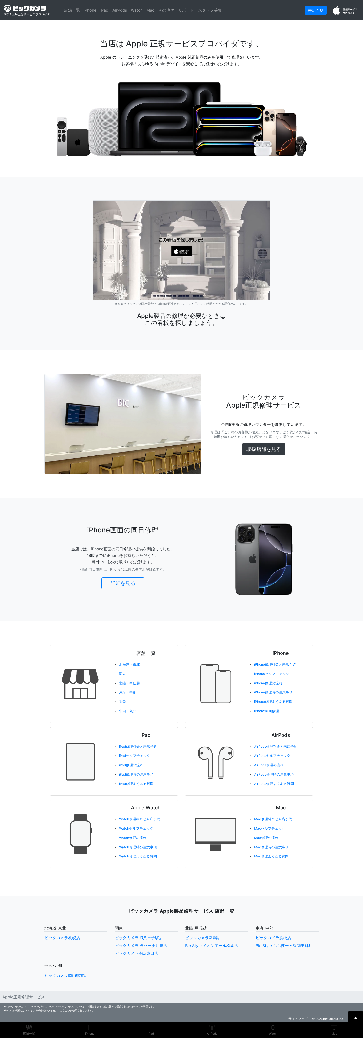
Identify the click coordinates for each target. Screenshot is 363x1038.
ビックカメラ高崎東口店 (136, 953)
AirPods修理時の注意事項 (274, 774)
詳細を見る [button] (123, 583)
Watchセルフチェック (136, 828)
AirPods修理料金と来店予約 (275, 746)
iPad (104, 10)
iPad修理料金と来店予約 (138, 746)
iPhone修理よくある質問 (273, 702)
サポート (186, 10)
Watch (136, 10)
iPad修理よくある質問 (136, 784)
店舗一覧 (72, 10)
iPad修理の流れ (131, 765)
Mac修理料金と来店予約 (273, 819)
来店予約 (316, 10)
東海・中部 (127, 692)
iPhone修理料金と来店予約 (275, 664)
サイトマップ (298, 1018)
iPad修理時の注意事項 (136, 774)
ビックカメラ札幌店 (62, 937)
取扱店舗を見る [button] (263, 449)
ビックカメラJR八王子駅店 (139, 937)
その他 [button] (164, 10)
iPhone (90, 10)
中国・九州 (127, 711)
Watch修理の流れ (132, 838)
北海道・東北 (129, 664)
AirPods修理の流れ (268, 765)
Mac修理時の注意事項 (271, 847)
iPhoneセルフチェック (271, 674)
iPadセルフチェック (134, 756)
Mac (150, 10)
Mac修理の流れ (266, 838)
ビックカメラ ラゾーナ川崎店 (141, 945)
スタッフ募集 (210, 10)
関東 (122, 674)
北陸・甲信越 (129, 683)
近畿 (122, 702)
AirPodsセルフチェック (272, 756)
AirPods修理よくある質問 (274, 784)
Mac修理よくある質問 (271, 856)
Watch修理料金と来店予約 (139, 819)
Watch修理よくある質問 (138, 856)
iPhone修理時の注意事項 (273, 692)
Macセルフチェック (269, 828)
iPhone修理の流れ (268, 683)
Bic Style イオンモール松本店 (211, 945)
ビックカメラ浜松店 (273, 937)
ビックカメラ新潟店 (203, 937)
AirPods (119, 10)
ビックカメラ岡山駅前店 (66, 975)
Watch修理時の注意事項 (138, 847)
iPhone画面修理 (266, 711)
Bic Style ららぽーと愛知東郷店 (284, 945)
